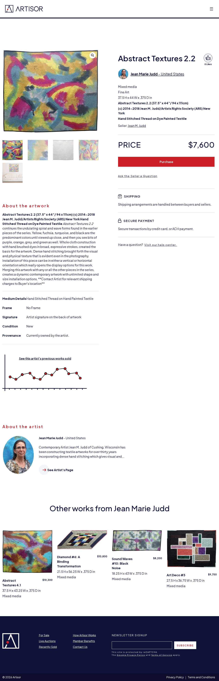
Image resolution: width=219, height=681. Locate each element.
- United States (157, 74)
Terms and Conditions (201, 677)
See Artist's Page (60, 470)
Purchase (166, 162)
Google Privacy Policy (131, 655)
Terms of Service (161, 655)
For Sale (44, 635)
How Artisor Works (84, 635)
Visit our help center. (160, 245)
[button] (92, 55)
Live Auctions (47, 641)
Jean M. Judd (137, 126)
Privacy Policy (175, 677)
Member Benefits (84, 641)
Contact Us (80, 647)
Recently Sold (48, 647)
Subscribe (185, 645)
